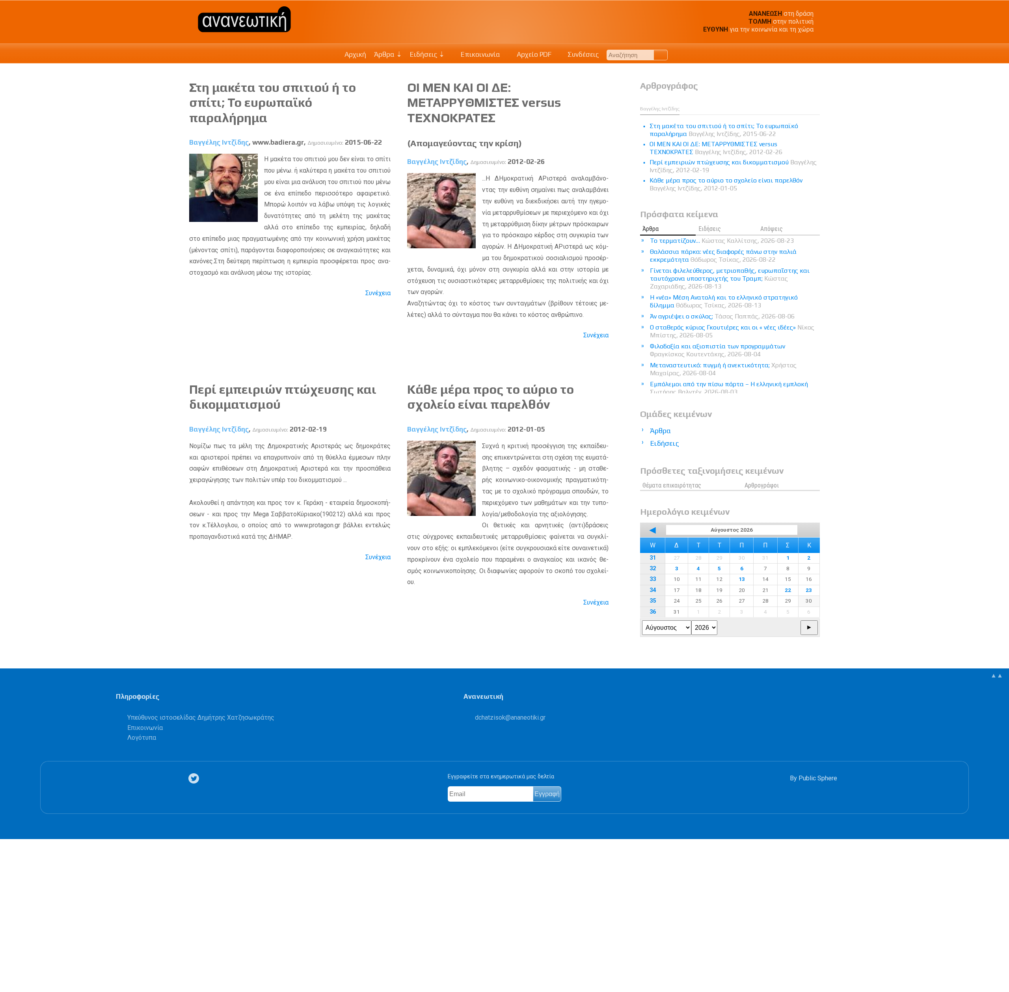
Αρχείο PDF (533, 54)
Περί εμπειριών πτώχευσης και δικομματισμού (733, 166)
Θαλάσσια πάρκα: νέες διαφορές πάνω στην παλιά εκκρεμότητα (723, 255)
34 (653, 590)
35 (653, 600)
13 (742, 579)
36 (653, 612)
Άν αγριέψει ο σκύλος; (722, 316)
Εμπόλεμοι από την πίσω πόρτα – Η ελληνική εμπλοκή (729, 388)
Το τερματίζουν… (722, 240)
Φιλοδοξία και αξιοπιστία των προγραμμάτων (717, 350)
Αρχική (355, 54)
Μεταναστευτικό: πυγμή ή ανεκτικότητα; (723, 369)
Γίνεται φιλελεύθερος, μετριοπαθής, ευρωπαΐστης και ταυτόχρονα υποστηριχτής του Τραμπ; (730, 278)
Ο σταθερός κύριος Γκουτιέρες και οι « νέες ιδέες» (732, 331)
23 (809, 590)
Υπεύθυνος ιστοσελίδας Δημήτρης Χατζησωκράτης (200, 717)
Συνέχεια (378, 293)
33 (653, 579)
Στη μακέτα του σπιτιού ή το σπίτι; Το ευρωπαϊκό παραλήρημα (272, 102)
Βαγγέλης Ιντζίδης (219, 142)
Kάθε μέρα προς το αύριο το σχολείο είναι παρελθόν (490, 396)
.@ (510, 717)
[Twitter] (195, 778)
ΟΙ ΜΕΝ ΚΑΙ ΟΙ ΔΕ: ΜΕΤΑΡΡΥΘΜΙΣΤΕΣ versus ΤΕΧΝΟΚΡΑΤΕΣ (484, 102)
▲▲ (996, 675)
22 (788, 590)
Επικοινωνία (479, 54)
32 (653, 568)
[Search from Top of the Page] (661, 55)
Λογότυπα (141, 737)
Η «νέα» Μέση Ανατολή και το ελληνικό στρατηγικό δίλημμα (724, 301)
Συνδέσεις (582, 54)
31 (653, 558)
